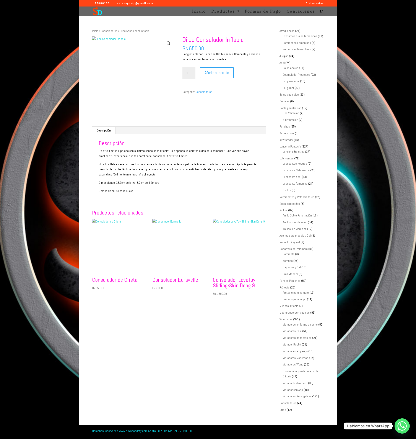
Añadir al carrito (217, 72)
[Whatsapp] (402, 426)
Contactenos (301, 12)
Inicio (199, 12)
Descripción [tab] (104, 130)
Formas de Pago (263, 12)
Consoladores (109, 31)
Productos (223, 12)
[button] (168, 43)
